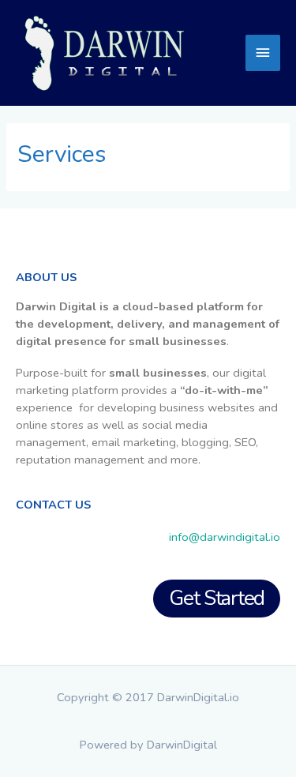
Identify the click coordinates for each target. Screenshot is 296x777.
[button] (216, 599)
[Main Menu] (262, 53)
